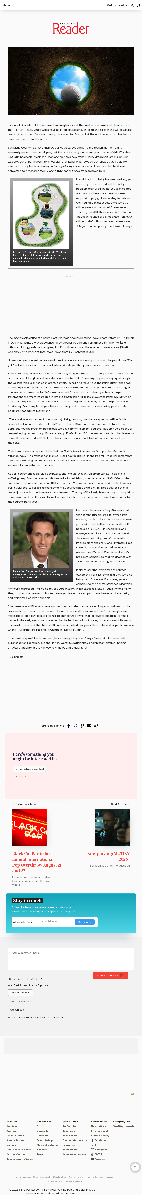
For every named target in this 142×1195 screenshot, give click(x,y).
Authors (11, 1130)
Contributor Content (19, 1149)
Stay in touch (99, 1121)
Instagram (100, 1149)
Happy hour (69, 1144)
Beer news (68, 1130)
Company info (121, 1121)
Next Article (119, 804)
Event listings (45, 1140)
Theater (42, 1149)
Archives (11, 1126)
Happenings (44, 1121)
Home (17, 1176)
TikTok (98, 1154)
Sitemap (98, 1176)
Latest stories (15, 1135)
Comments (17, 657)
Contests (42, 1135)
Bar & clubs (69, 1126)
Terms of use (54, 1181)
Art (39, 1126)
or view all (19, 776)
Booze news (69, 1135)
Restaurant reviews (74, 1154)
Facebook (100, 1140)
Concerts (42, 1130)
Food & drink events (74, 1140)
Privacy (110, 1176)
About (27, 1176)
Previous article (25, 804)
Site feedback (99, 1130)
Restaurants (70, 1149)
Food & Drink (70, 1121)
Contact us (60, 1176)
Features (11, 1121)
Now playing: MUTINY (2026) (108, 856)
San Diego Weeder (124, 1126)
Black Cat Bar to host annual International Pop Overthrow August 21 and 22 (36, 862)
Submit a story (100, 1135)
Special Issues (15, 1140)
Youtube (99, 1158)
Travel (40, 1154)
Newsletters (98, 1126)
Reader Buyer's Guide (19, 1158)
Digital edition (73, 1181)
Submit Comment (107, 975)
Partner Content (16, 1154)
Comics (11, 1144)
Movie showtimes (47, 1144)
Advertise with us (80, 1176)
